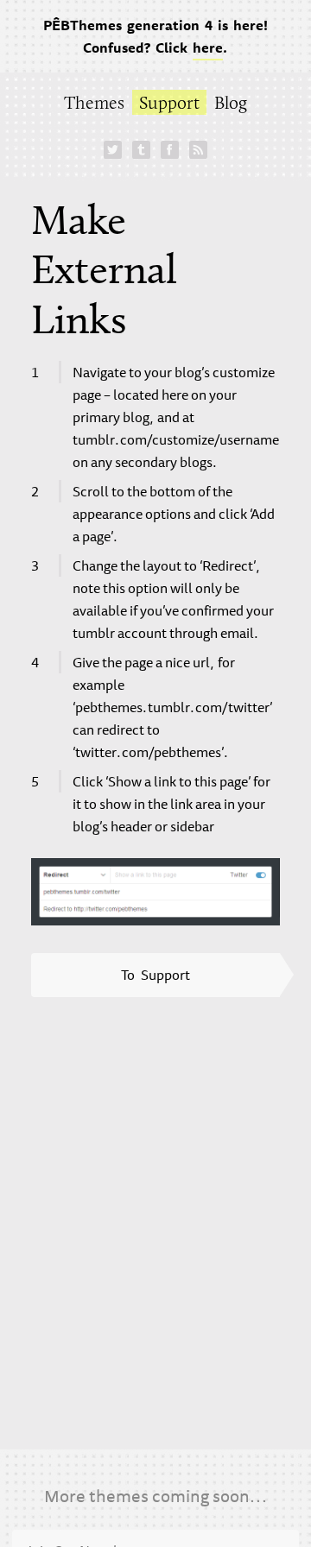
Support (169, 102)
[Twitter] (112, 149)
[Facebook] (169, 149)
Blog (230, 102)
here (208, 47)
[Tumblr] (140, 149)
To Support (155, 974)
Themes (94, 102)
